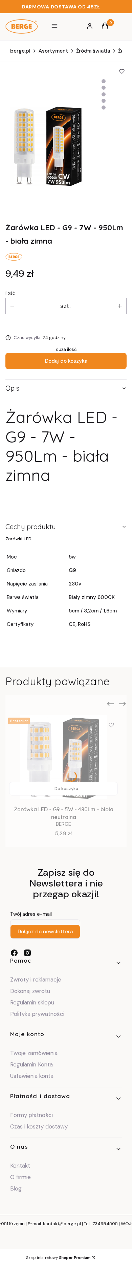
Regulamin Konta (31, 1064)
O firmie (20, 1177)
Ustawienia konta (31, 1076)
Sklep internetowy (58, 1257)
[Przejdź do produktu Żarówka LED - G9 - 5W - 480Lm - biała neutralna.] (63, 757)
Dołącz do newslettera (45, 931)
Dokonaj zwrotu (31, 991)
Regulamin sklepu (32, 1002)
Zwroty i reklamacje (35, 979)
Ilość (10, 293)
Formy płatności (31, 1115)
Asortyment (53, 51)
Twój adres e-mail (31, 914)
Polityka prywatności (37, 1014)
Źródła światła (93, 51)
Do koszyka (66, 788)
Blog (16, 1188)
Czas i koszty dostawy (39, 1126)
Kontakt (20, 1165)
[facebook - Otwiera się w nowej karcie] (14, 953)
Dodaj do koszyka (66, 361)
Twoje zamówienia (34, 1053)
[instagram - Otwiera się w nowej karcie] (27, 953)
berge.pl (20, 51)
